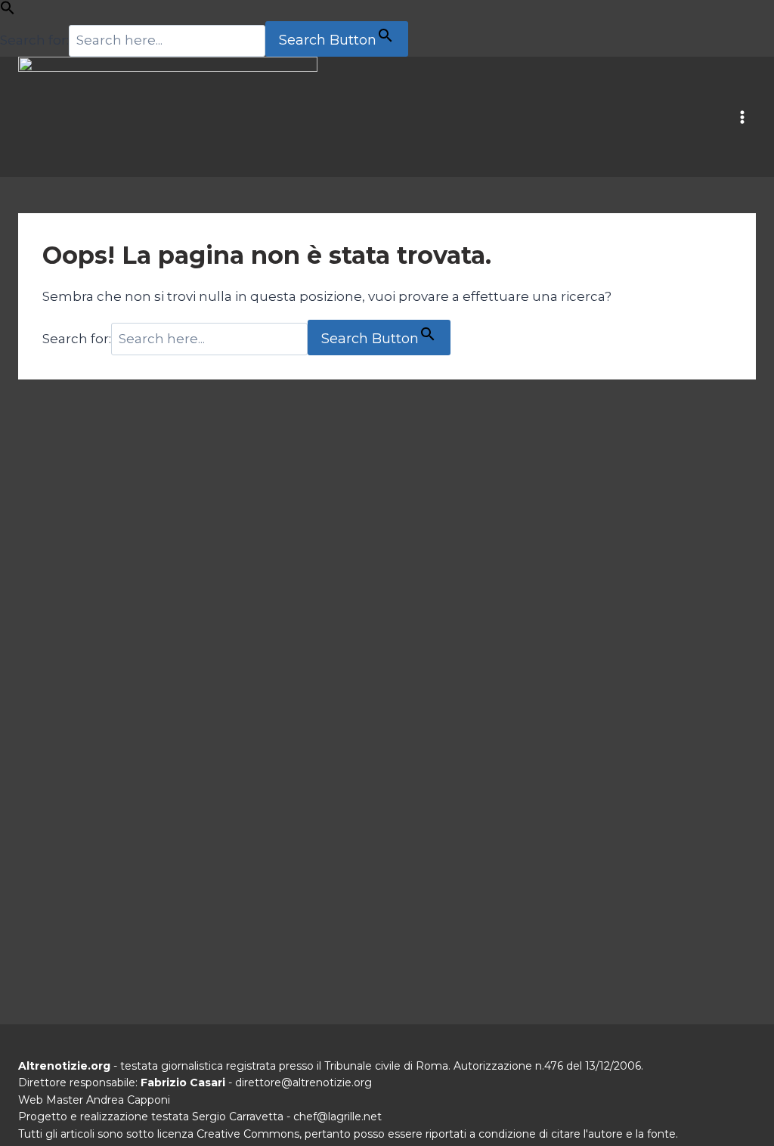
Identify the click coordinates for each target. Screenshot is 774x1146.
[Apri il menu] (742, 117)
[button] (7, 10)
